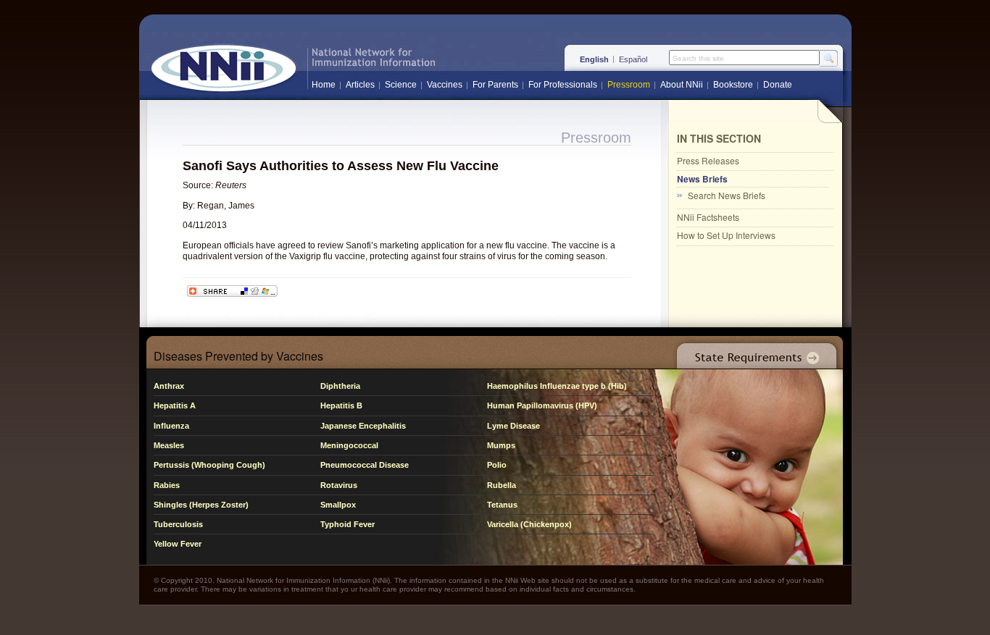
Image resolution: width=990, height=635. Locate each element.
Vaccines (444, 85)
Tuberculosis (178, 524)
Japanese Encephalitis (363, 425)
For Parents (495, 85)
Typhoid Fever (347, 524)
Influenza (171, 425)
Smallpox (338, 504)
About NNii (681, 85)
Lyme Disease (513, 425)
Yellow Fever (177, 543)
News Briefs (702, 178)
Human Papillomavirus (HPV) (542, 405)
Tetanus (502, 504)
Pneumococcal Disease (364, 465)
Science (401, 85)
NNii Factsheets (708, 217)
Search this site (698, 58)
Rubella (501, 485)
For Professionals (562, 85)
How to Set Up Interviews (726, 235)
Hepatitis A (175, 405)
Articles (360, 85)
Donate (777, 85)
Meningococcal (349, 445)
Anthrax (169, 386)
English (594, 59)
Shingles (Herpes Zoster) (201, 504)
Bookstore (733, 85)
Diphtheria (340, 386)
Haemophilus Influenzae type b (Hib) (557, 386)
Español (633, 59)
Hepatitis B (341, 405)
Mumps (501, 445)
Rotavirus (338, 485)
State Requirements (754, 352)
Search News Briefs (726, 195)
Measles (169, 445)
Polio (497, 465)
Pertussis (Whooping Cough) (209, 465)
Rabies (167, 485)
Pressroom (628, 85)
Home (324, 85)
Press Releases (708, 160)
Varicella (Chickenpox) (529, 524)
